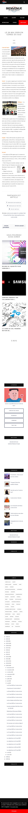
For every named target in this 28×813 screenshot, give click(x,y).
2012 (7, 658)
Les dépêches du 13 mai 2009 (14, 738)
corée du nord (10, 213)
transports (7, 604)
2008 (7, 756)
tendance (18, 604)
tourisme (11, 599)
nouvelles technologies (10, 589)
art (12, 626)
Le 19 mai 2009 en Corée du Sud (14, 726)
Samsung (15, 611)
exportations (7, 614)
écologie (17, 616)
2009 (7, 665)
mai (8, 683)
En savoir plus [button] (14, 806)
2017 (7, 647)
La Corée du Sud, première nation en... (11, 329)
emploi (15, 213)
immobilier (7, 626)
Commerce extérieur (16, 601)
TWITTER (13, 425)
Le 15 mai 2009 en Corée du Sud (14, 732)
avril (8, 752)
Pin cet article (15, 209)
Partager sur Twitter (15, 205)
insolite (18, 614)
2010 (7, 663)
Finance (12, 606)
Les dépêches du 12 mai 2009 (14, 741)
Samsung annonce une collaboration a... (10, 298)
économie (13, 591)
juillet (8, 678)
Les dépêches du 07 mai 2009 (14, 750)
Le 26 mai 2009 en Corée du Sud (14, 697)
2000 (7, 759)
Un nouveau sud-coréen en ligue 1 (15, 723)
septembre (9, 674)
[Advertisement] (14, 456)
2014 (7, 654)
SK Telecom (7, 601)
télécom (7, 596)
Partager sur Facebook (14, 202)
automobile (19, 589)
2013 (7, 656)
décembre (9, 667)
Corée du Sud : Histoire (15, 498)
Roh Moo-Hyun (10, 215)
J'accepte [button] (14, 811)
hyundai (7, 606)
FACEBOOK (14, 415)
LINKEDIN (13, 420)
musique (20, 621)
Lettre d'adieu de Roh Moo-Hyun (14, 700)
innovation (7, 621)
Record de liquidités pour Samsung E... (11, 267)
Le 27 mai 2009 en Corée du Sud (14, 694)
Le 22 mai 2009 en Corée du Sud (14, 714)
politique (7, 591)
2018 (7, 645)
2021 (7, 639)
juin (8, 680)
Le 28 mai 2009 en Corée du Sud (14, 691)
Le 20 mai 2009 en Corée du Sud (14, 720)
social (12, 217)
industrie (15, 584)
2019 (7, 643)
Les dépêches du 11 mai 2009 (14, 744)
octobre (9, 672)
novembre (9, 669)
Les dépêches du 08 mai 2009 (14, 747)
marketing (14, 621)
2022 (7, 636)
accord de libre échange (10, 609)
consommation (19, 594)
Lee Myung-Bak (18, 599)
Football (18, 596)
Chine (13, 614)
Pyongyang (17, 626)
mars (8, 754)
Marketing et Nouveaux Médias (14, 711)
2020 (7, 641)
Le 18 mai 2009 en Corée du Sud (14, 729)
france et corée (8, 611)
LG (17, 213)
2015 (7, 652)
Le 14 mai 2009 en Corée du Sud (14, 735)
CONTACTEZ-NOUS (14, 410)
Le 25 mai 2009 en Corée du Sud (14, 703)
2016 (7, 650)
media (13, 604)
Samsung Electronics (19, 215)
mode (20, 584)
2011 (7, 661)
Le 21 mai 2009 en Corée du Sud (14, 717)
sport (6, 599)
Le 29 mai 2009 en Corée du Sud (14, 685)
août (8, 676)
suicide (15, 217)
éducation (13, 596)
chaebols (19, 609)
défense (11, 616)
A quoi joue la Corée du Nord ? (14, 688)
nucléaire (21, 213)
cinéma (20, 611)
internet (12, 586)
